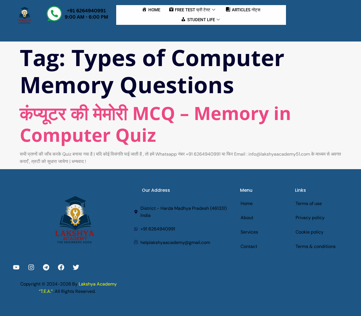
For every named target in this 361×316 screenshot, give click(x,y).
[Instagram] (31, 267)
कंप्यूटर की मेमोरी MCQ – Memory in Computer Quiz (155, 124)
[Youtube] (16, 267)
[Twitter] (76, 267)
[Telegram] (46, 267)
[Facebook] (61, 267)
